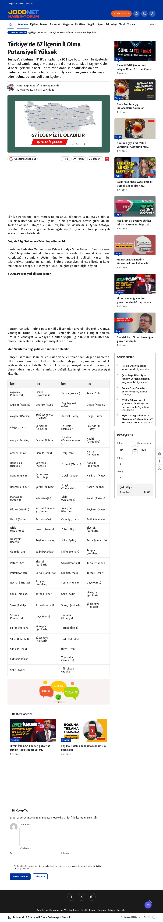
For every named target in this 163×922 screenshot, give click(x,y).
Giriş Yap (40, 876)
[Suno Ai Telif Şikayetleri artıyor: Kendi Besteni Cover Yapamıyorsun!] (135, 59)
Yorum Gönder (20, 876)
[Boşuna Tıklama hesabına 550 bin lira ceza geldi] (84, 737)
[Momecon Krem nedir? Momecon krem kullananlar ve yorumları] (135, 253)
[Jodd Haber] (23, 13)
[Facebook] (71, 897)
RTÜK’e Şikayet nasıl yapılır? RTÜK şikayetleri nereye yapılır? (135, 404)
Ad (11, 853)
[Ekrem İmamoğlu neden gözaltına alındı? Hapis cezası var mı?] (33, 737)
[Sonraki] (34, 32)
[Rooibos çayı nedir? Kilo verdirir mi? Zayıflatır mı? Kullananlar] (135, 136)
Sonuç (120, 471)
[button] (144, 14)
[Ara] (136, 14)
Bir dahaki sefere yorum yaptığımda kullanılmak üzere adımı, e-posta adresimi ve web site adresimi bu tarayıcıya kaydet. (57, 867)
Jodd (150, 422)
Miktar (120, 443)
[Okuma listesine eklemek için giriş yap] (107, 159)
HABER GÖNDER (121, 13)
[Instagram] (92, 897)
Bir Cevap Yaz (20, 810)
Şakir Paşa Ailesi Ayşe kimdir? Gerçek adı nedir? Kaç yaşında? (136, 379)
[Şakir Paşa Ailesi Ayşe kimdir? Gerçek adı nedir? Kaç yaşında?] (135, 175)
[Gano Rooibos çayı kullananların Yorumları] (135, 97)
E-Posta (65, 853)
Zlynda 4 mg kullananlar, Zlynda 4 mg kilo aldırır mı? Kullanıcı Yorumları (137, 419)
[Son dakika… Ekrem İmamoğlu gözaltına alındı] (135, 331)
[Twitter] (81, 897)
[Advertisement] (58, 190)
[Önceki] (30, 32)
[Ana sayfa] (10, 24)
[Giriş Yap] (152, 14)
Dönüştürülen (144, 443)
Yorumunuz (25, 824)
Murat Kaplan (24, 85)
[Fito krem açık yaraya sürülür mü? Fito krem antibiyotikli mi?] (135, 214)
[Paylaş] (153, 917)
